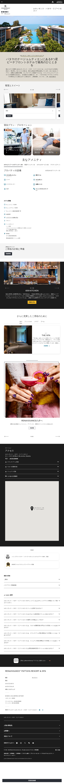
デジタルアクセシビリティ (47, 753)
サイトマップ (7, 755)
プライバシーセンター (35, 753)
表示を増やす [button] (52, 76)
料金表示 (9, 115)
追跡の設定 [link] (6, 753)
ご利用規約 (18, 753)
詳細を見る (32, 302)
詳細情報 (8, 253)
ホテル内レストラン (11, 175)
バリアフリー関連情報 (10, 585)
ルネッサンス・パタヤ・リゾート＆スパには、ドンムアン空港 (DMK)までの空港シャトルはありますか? (31, 641)
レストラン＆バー (9, 683)
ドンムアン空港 (11, 471)
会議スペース (39, 184)
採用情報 (12, 753)
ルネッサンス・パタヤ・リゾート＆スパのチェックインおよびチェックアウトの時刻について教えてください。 (31, 601)
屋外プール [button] (38, 175)
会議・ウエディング (10, 689)
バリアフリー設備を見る (12, 217)
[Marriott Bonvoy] (59, 2)
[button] (52, 2)
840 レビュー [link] (7, 13)
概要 (6, 677)
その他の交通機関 (12, 476)
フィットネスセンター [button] (41, 188)
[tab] (13, 165)
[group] (32, 285)
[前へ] (6, 89)
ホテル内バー (39, 179)
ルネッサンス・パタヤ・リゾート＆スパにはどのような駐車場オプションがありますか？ (29, 614)
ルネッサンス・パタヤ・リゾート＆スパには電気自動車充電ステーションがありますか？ (29, 648)
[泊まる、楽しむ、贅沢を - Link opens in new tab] (46, 141)
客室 (6, 680)
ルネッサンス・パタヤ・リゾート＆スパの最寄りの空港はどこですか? (23, 620)
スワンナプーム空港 (13, 462)
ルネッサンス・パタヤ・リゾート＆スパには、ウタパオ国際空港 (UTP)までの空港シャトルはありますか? (31, 626)
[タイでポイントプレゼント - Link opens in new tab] (17, 141)
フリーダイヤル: (13, 701)
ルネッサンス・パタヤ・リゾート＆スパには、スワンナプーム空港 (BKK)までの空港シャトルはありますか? (30, 634)
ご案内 (6, 579)
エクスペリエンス (9, 686)
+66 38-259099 (13, 458)
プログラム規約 (25, 753)
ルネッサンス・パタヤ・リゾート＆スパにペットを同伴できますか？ (23, 608)
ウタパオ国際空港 (12, 466)
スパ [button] (7, 188)
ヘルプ (12, 755)
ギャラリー (34, 677)
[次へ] (58, 89)
